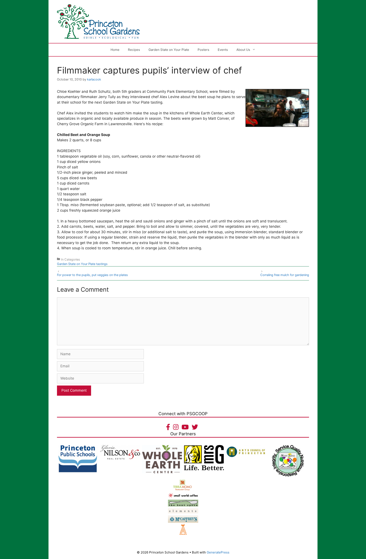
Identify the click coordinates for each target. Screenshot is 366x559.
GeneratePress (218, 552)
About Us (243, 50)
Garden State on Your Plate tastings (82, 264)
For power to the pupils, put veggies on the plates (92, 275)
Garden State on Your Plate (168, 50)
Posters (203, 50)
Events (223, 50)
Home (115, 50)
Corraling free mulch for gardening (284, 275)
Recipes (134, 50)
